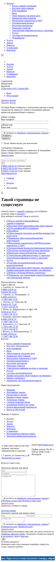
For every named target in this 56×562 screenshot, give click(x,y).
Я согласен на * (27, 498)
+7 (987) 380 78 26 (9, 336)
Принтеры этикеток (21, 28)
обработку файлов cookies (13, 534)
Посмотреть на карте (11, 458)
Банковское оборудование (24, 18)
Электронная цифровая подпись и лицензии (32, 30)
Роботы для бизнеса (36, 272)
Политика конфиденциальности (21, 436)
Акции (10, 43)
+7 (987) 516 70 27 (9, 314)
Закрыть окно (7, 155)
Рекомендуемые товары (17, 397)
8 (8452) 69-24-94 (9, 168)
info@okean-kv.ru (9, 173)
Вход (9, 93)
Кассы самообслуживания (24, 6)
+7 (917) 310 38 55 (9, 329)
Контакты (11, 50)
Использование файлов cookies (21, 433)
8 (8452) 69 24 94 (9, 292)
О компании (12, 48)
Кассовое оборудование (23, 8)
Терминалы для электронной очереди (24, 380)
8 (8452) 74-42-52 (9, 171)
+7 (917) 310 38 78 (9, 307)
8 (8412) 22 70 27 (9, 312)
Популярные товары (16, 392)
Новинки (11, 390)
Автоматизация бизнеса (23, 23)
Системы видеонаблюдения (25, 35)
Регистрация (12, 95)
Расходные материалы (22, 25)
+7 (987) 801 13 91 (9, 299)
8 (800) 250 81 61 (9, 289)
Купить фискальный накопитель (22, 407)
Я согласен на (27, 133)
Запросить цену (25, 526)
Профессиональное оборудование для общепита (29, 270)
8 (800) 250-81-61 (9, 166)
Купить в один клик (31, 501)
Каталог (10, 3)
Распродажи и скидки (17, 395)
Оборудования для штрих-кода (26, 16)
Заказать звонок (8, 100)
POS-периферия (19, 11)
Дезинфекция (18, 38)
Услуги (15, 33)
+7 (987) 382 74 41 (9, 321)
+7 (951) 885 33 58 (9, 326)
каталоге (21, 214)
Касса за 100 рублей (16, 409)
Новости (11, 45)
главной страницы (25, 211)
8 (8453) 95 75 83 (9, 304)
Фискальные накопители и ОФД (27, 20)
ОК (3, 539)
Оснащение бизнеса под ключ (20, 404)
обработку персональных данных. (33, 133)
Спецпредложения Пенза (18, 402)
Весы (14, 13)
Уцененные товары (15, 400)
